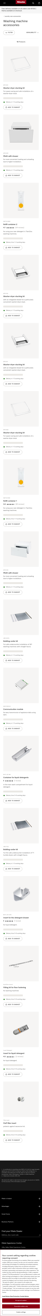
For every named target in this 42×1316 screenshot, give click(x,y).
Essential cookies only (21, 1306)
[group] (21, 78)
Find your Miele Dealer (12, 1231)
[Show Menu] (4, 3)
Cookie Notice (24, 1296)
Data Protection (15, 1296)
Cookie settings (21, 1312)
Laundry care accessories (13, 16)
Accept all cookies (21, 1300)
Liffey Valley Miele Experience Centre (13, 1247)
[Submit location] (39, 1235)
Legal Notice (6, 1296)
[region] (21, 1283)
